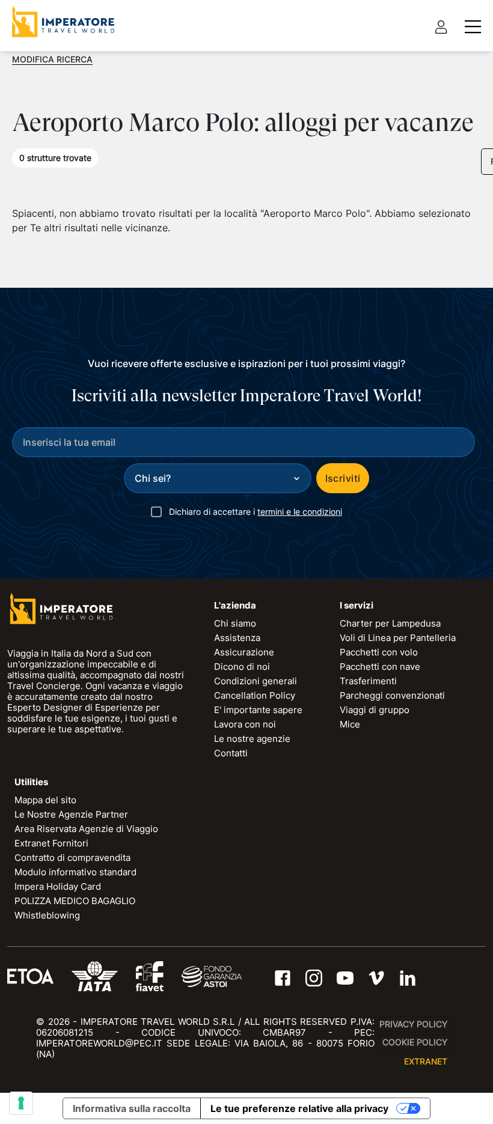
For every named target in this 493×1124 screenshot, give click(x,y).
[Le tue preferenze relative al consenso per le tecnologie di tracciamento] (21, 1103)
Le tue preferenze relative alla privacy (299, 1108)
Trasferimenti (368, 681)
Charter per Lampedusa (390, 623)
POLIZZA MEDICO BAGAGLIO (74, 901)
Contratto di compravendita (72, 857)
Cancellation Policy (254, 695)
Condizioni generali (255, 681)
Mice (350, 724)
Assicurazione (244, 652)
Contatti (231, 753)
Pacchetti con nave (380, 666)
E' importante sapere (258, 709)
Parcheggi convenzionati (392, 695)
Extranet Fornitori (51, 843)
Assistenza (237, 637)
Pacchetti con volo (379, 652)
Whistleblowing (47, 915)
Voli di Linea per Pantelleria (398, 637)
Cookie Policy (414, 1042)
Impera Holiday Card (57, 886)
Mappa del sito (45, 800)
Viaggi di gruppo (374, 709)
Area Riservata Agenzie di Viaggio (86, 828)
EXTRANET (425, 1061)
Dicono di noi (242, 666)
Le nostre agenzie (252, 738)
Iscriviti (343, 478)
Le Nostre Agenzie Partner (71, 814)
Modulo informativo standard (75, 872)
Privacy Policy (413, 1024)
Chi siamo (235, 623)
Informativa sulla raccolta (132, 1108)
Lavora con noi (245, 724)
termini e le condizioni (299, 511)
